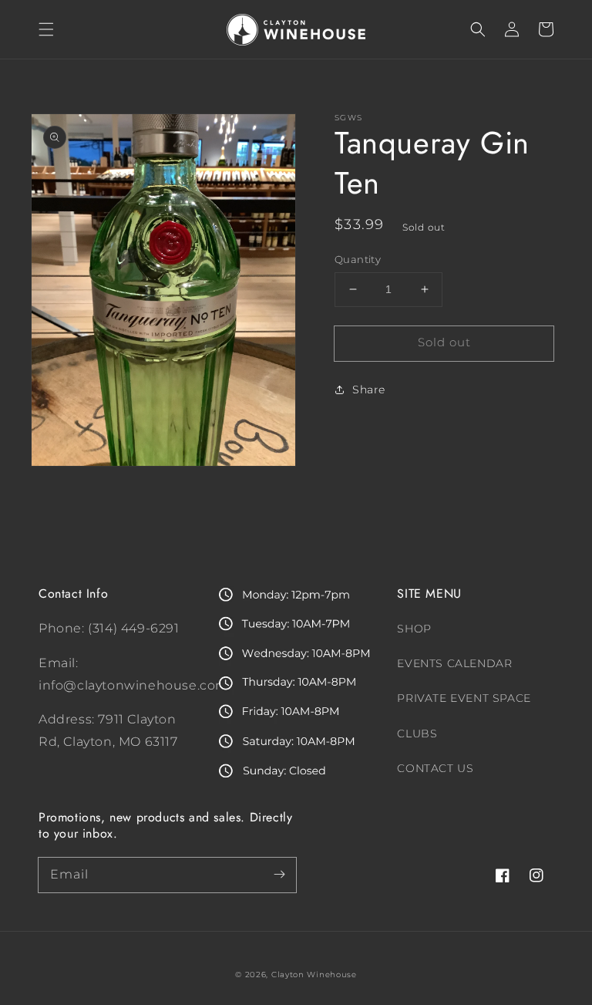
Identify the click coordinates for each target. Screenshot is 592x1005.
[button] (46, 29)
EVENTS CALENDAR (454, 663)
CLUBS (417, 733)
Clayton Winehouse (314, 975)
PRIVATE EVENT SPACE (463, 698)
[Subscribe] (279, 875)
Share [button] (368, 389)
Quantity (358, 259)
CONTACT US (435, 768)
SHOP (414, 629)
